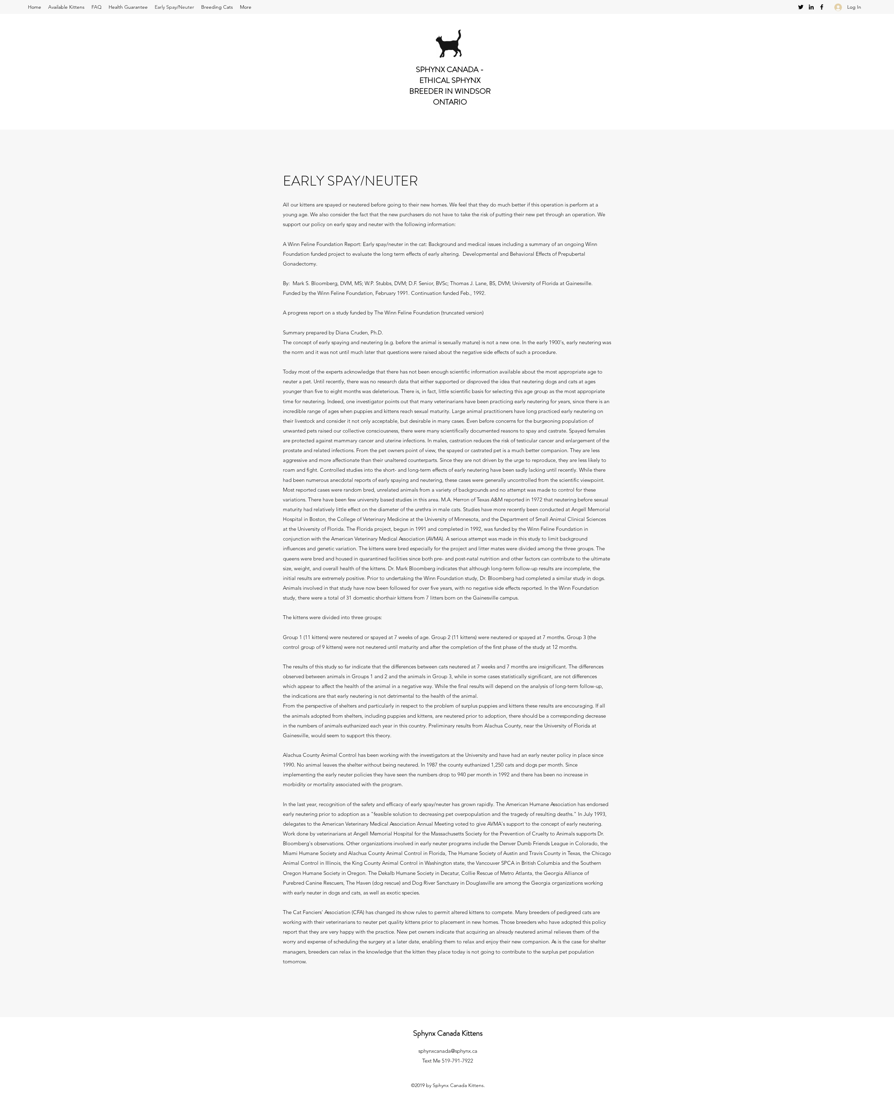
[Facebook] (821, 6)
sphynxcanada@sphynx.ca (447, 1051)
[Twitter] (800, 6)
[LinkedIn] (811, 6)
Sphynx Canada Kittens (448, 1033)
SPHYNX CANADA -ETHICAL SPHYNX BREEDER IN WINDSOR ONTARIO (450, 85)
